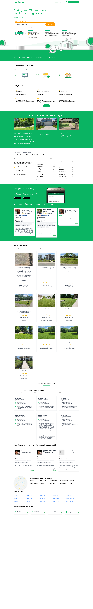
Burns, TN (15, 495)
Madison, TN (42, 498)
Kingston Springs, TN (57, 496)
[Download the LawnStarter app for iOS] (17, 198)
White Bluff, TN (56, 501)
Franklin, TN (55, 495)
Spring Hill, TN (42, 501)
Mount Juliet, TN (56, 498)
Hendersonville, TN (30, 496)
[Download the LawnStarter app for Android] (26, 198)
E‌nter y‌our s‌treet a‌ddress (21, 24)
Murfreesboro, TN (17, 499)
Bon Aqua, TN (55, 493)
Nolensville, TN (43, 499)
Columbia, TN (29, 495)
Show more (32, 233)
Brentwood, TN (69, 493)
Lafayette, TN (16, 498)
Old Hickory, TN (56, 499)
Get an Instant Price (73, 2)
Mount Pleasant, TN (70, 498)
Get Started (46, 105)
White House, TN (69, 501)
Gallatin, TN (68, 495)
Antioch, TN (16, 493)
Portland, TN (16, 501)
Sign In (64, 2)
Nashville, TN (29, 499)
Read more (32, 141)
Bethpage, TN (42, 493)
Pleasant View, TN (69, 499)
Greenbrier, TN (16, 496)
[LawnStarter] (19, 2)
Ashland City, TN (30, 493)
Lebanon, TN (29, 498)
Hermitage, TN (42, 496)
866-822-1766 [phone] (57, 2)
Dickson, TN (42, 495)
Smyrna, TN (29, 501)
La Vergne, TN (69, 496)
